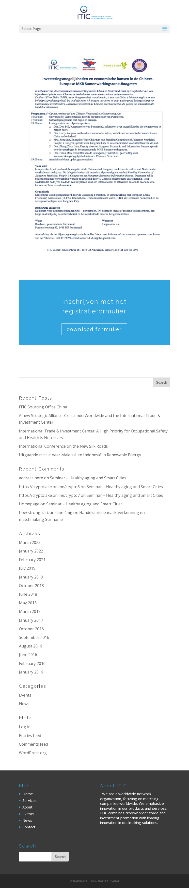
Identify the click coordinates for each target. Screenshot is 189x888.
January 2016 (31, 672)
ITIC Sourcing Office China (43, 407)
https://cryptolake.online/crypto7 (49, 495)
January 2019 (31, 577)
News (24, 703)
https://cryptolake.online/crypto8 (49, 486)
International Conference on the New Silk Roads (63, 446)
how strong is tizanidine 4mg (45, 512)
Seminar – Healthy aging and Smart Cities (88, 478)
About (27, 807)
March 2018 (30, 611)
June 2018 (28, 594)
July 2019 (27, 568)
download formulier (94, 329)
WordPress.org (33, 752)
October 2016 (31, 629)
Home (27, 793)
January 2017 (31, 620)
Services (29, 800)
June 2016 (28, 654)
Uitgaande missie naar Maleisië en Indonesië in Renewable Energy (80, 454)
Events (25, 695)
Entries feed (30, 735)
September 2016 (34, 637)
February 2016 (32, 663)
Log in (25, 726)
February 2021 (32, 559)
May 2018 (28, 602)
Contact (28, 826)
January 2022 (31, 551)
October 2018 (31, 585)
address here (31, 478)
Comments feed (33, 744)
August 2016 (30, 646)
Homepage (29, 504)
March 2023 (30, 542)
